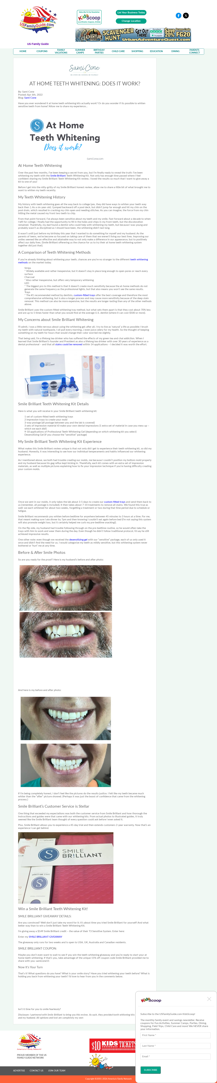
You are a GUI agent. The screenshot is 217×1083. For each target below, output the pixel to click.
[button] (209, 998)
